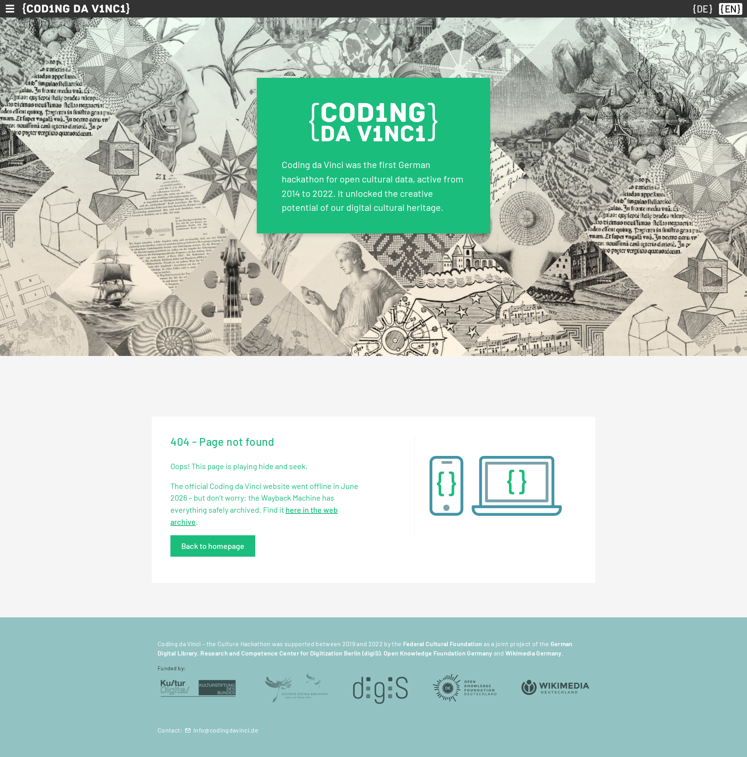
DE (702, 8)
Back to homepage (212, 545)
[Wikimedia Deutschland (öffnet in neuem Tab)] (555, 687)
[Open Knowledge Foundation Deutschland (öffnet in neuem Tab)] (464, 687)
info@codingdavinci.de (225, 730)
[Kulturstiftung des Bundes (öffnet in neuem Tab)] (198, 687)
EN (730, 8)
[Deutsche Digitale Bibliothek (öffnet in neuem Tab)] (296, 687)
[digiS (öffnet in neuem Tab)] (380, 687)
